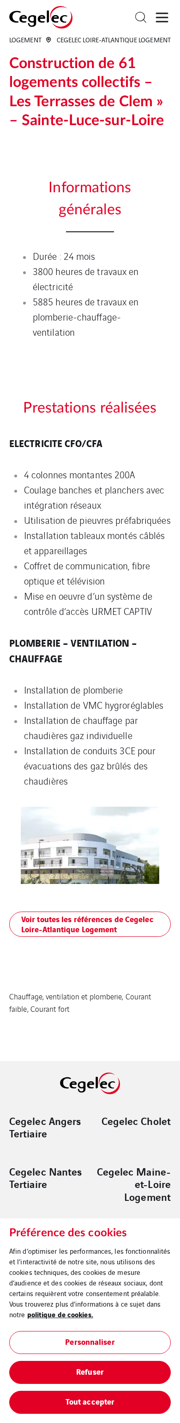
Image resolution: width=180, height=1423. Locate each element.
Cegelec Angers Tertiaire (45, 1127)
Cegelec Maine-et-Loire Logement (134, 1184)
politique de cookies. (60, 1314)
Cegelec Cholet (136, 1120)
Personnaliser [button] (89, 1341)
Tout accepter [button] (90, 1401)
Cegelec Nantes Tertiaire (45, 1177)
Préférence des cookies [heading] (68, 1233)
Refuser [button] (90, 1371)
